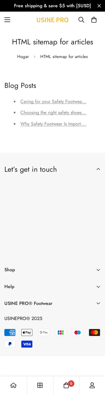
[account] (92, 385)
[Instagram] (46, 252)
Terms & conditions (64, 237)
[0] (94, 19)
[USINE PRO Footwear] (52, 20)
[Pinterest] (11, 252)
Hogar (23, 56)
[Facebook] (29, 252)
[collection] (40, 385)
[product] (13, 385)
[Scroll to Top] (94, 363)
